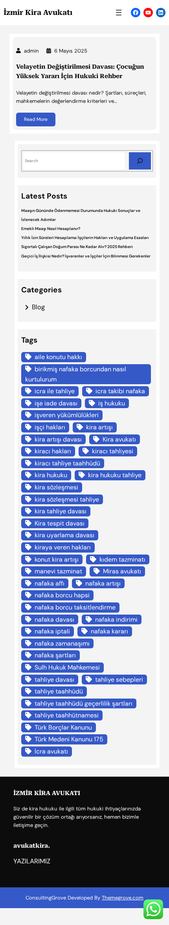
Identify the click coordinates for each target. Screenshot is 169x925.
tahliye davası (54, 679)
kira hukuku (51, 475)
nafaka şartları (55, 655)
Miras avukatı (122, 571)
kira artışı (99, 427)
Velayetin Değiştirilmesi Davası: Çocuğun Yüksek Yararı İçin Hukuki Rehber (80, 71)
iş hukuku (111, 403)
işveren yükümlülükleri (67, 415)
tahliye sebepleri (119, 679)
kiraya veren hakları (63, 547)
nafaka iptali (52, 631)
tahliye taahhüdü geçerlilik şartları (83, 703)
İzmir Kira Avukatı (38, 12)
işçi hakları (50, 427)
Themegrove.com (122, 897)
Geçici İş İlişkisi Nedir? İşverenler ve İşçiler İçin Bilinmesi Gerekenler (86, 256)
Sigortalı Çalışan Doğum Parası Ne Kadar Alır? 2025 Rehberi (77, 246)
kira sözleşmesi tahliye (67, 499)
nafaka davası (54, 619)
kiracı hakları (53, 451)
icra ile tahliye (55, 391)
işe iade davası (56, 403)
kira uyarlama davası (64, 535)
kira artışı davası (58, 439)
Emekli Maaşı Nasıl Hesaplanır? (50, 228)
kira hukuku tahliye (114, 475)
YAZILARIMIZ (31, 861)
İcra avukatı (51, 751)
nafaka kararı (109, 631)
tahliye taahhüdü (59, 691)
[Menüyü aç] (118, 12)
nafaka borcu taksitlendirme (75, 607)
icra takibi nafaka (120, 391)
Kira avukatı (119, 439)
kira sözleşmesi (56, 487)
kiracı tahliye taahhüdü (67, 463)
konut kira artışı (57, 559)
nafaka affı (49, 583)
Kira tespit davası (59, 523)
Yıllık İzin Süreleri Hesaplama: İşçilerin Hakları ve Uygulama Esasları (85, 237)
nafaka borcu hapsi (62, 595)
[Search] (140, 160)
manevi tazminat (58, 571)
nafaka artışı (103, 583)
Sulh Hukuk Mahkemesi (67, 667)
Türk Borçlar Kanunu (63, 727)
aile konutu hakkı (58, 357)
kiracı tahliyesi (112, 451)
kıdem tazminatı (122, 559)
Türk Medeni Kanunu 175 (69, 739)
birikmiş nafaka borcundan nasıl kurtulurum (75, 374)
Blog (38, 307)
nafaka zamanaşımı (62, 643)
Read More (36, 119)
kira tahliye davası (60, 511)
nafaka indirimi (116, 619)
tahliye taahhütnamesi (67, 715)
